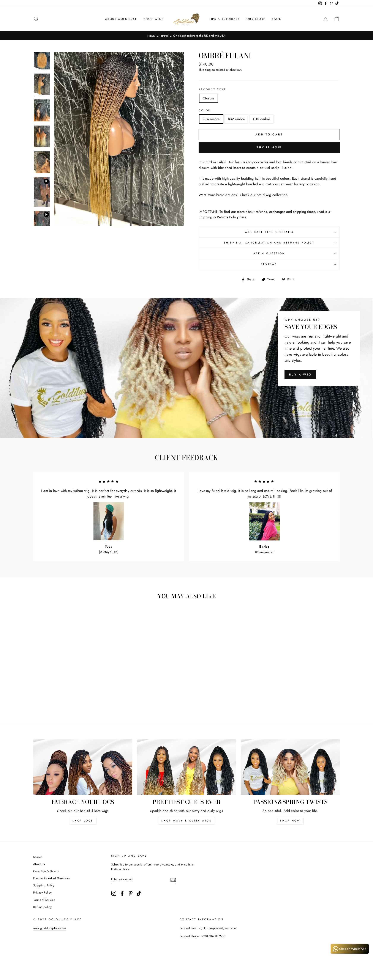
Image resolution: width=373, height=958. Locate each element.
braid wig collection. (273, 194)
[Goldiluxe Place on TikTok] (139, 893)
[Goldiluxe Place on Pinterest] (130, 893)
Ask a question (269, 253)
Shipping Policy (43, 885)
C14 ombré (211, 118)
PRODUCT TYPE (212, 89)
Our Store (256, 19)
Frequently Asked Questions (51, 878)
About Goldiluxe (121, 19)
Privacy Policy (42, 892)
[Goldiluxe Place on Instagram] (113, 893)
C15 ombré (261, 118)
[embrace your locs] (82, 767)
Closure (208, 98)
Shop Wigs (154, 19)
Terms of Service (44, 900)
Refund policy (42, 907)
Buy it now (269, 147)
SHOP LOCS (82, 821)
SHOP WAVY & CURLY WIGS (186, 821)
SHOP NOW (290, 821)
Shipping (205, 70)
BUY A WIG (300, 374)
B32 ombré (236, 118)
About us (39, 864)
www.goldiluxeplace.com (49, 928)
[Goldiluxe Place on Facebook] (122, 893)
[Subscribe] (173, 879)
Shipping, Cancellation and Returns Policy (269, 243)
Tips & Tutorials (224, 19)
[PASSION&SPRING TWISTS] (290, 767)
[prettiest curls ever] (186, 767)
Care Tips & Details (46, 871)
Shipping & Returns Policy (219, 217)
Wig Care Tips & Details (269, 232)
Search (37, 857)
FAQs (276, 19)
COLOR (205, 110)
